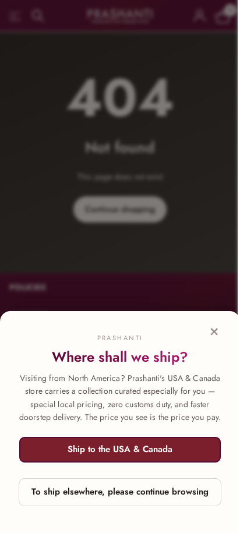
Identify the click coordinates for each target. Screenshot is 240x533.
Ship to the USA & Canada (120, 449)
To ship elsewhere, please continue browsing (120, 491)
